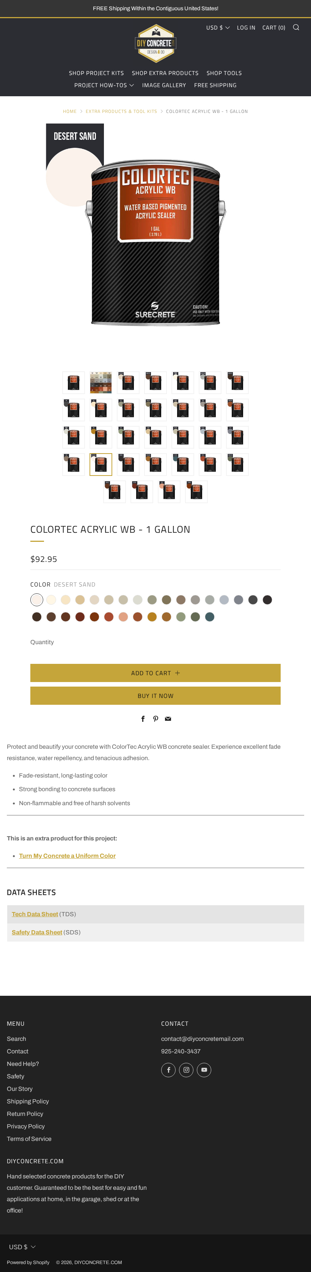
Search (16, 1039)
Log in (246, 27)
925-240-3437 (181, 1051)
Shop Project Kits (96, 73)
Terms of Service (29, 1139)
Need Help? (23, 1064)
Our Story (20, 1089)
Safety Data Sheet (37, 932)
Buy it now (156, 695)
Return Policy (25, 1114)
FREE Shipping (215, 85)
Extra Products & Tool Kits (121, 111)
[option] (155, 243)
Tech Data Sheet (35, 914)
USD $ (214, 27)
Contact (17, 1051)
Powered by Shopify (28, 1262)
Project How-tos (100, 85)
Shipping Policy (28, 1101)
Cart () (274, 27)
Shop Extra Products (165, 73)
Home (70, 111)
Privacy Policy (26, 1126)
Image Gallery (164, 85)
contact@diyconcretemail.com (202, 1039)
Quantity (42, 642)
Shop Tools (224, 73)
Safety (15, 1076)
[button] (73, 382)
